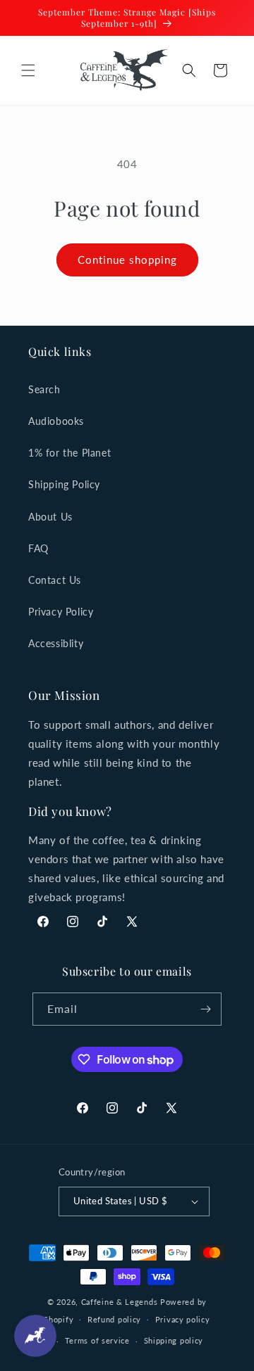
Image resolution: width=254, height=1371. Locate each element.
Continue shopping (127, 259)
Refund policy (114, 1319)
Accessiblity (55, 643)
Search (44, 389)
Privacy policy (182, 1319)
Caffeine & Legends (119, 1301)
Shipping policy (174, 1340)
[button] (28, 70)
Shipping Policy (64, 484)
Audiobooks (56, 421)
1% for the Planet (69, 453)
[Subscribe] (205, 1009)
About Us (50, 517)
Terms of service (97, 1340)
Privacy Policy (60, 612)
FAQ (38, 548)
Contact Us (54, 580)
